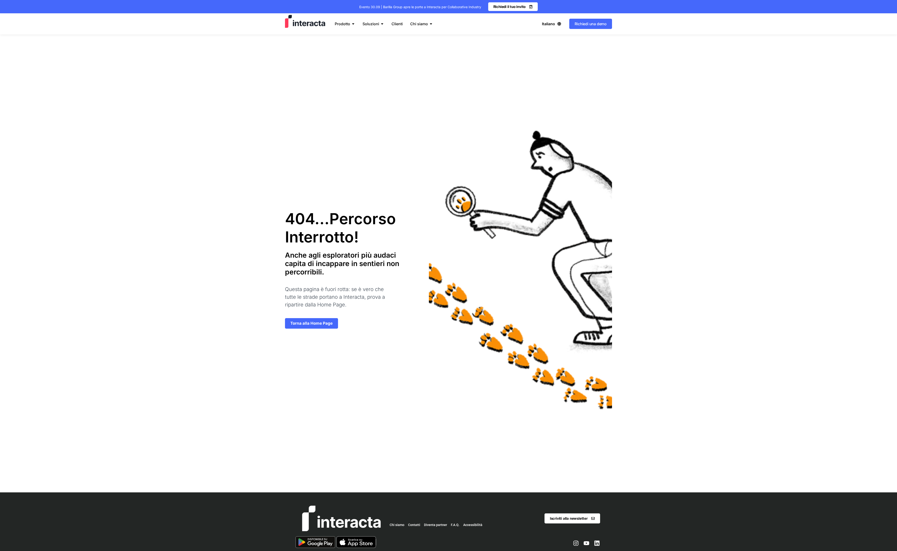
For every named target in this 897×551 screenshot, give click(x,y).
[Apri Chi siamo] (431, 24)
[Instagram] (575, 543)
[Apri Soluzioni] (382, 24)
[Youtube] (586, 543)
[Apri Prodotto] (353, 24)
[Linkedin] (597, 543)
